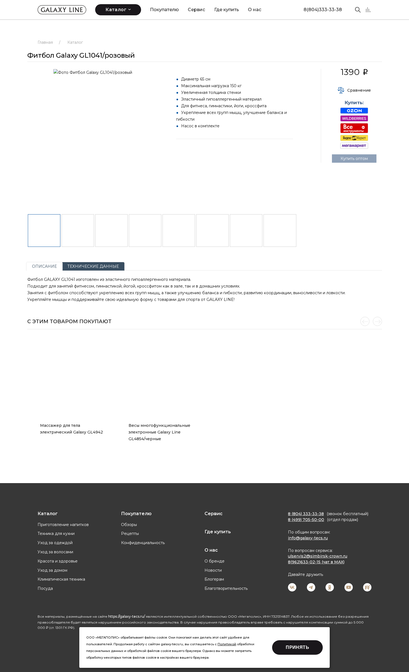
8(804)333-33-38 (323, 9)
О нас (254, 9)
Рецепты (130, 533)
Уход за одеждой (55, 542)
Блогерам (214, 579)
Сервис (196, 9)
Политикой (227, 644)
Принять (297, 647)
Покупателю (164, 9)
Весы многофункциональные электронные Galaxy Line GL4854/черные (160, 432)
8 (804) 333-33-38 (306, 513)
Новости (213, 570)
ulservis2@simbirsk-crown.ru (317, 556)
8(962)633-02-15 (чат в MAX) (316, 561)
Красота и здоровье (58, 561)
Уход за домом (52, 570)
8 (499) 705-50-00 (306, 519)
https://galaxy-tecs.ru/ (126, 616)
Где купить (226, 9)
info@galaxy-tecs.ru (308, 537)
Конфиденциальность (143, 542)
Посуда (45, 588)
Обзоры (129, 524)
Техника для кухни (56, 533)
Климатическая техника (61, 579)
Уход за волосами (55, 551)
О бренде (214, 561)
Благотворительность (226, 588)
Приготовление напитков (63, 524)
